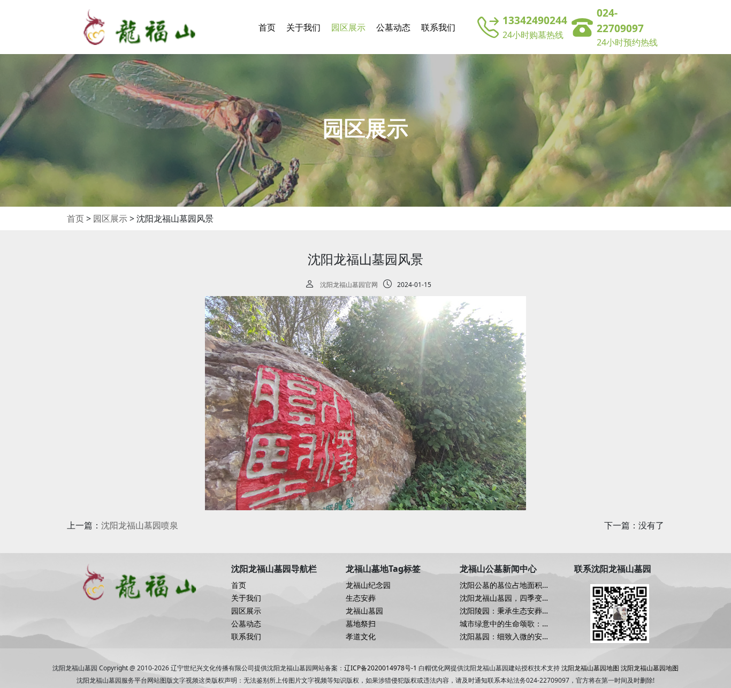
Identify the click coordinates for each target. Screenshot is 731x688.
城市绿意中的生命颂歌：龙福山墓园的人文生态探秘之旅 (505, 623)
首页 (267, 27)
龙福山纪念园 (368, 585)
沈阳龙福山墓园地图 (590, 667)
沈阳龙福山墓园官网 (349, 284)
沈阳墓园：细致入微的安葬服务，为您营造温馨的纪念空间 (505, 636)
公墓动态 (393, 27)
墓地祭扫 (361, 623)
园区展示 (348, 27)
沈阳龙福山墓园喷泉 (139, 525)
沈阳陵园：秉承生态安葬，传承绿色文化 (505, 611)
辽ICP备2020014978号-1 (380, 667)
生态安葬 (361, 598)
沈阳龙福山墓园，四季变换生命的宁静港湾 (505, 598)
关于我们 (303, 27)
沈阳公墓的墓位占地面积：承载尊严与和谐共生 (505, 585)
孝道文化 (361, 636)
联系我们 (438, 27)
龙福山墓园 (364, 611)
